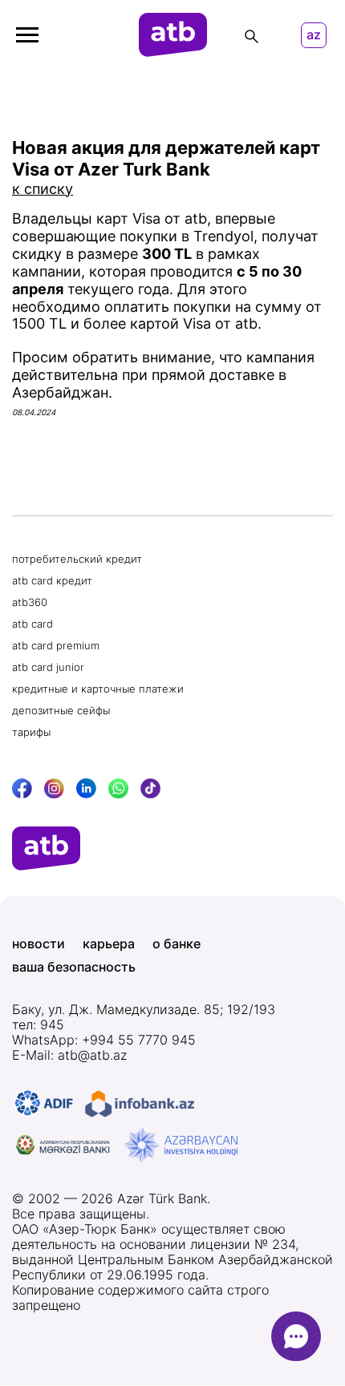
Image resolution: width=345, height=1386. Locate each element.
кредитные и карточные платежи (98, 688)
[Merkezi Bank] (63, 1145)
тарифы (31, 731)
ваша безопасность (74, 967)
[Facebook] (22, 788)
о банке (176, 944)
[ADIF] (43, 1103)
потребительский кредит (77, 558)
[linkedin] (86, 788)
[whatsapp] (118, 788)
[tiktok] (150, 788)
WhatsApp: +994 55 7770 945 (104, 1040)
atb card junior (48, 667)
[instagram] (54, 788)
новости (38, 944)
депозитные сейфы (61, 710)
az (313, 34)
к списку (42, 188)
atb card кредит (52, 580)
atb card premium (55, 645)
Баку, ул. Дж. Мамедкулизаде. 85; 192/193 (143, 1009)
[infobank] (139, 1103)
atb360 (29, 602)
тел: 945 (38, 1024)
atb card (32, 623)
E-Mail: (69, 1055)
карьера (109, 944)
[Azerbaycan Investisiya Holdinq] (180, 1145)
